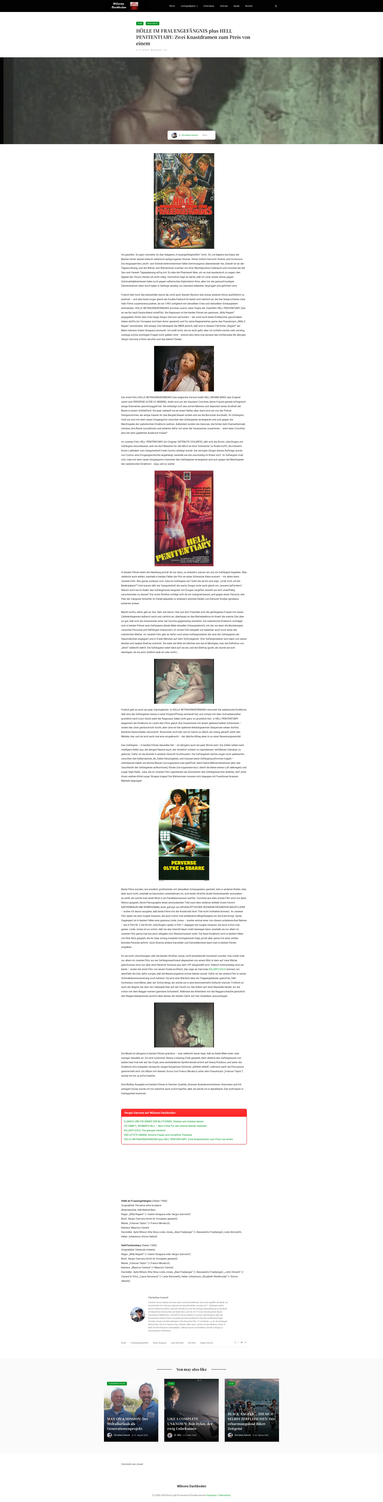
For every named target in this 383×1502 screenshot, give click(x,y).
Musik (236, 5)
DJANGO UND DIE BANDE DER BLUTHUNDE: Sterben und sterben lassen (164, 1121)
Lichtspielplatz (188, 5)
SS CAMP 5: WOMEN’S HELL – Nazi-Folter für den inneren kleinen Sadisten (165, 1125)
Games (224, 5)
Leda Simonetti (177, 1343)
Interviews (209, 5)
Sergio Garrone (206, 1343)
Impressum (211, 1495)
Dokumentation (117, 1384)
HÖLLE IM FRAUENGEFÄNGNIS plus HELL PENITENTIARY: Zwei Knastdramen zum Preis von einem (178, 1139)
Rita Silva (192, 1343)
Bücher (249, 5)
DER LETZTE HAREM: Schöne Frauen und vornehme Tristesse (158, 1134)
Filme (172, 5)
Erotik (123, 1343)
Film (140, 23)
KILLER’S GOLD (217, 969)
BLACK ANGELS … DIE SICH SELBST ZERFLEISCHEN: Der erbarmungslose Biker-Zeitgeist (251, 1421)
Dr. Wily (177, 1435)
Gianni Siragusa (159, 1343)
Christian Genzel (190, 135)
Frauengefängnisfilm (139, 1343)
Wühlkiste (152, 23)
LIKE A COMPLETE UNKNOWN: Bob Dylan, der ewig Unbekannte (190, 1423)
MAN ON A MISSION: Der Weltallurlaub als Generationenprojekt (127, 1423)
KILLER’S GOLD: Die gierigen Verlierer (145, 1130)
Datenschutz (225, 1495)
